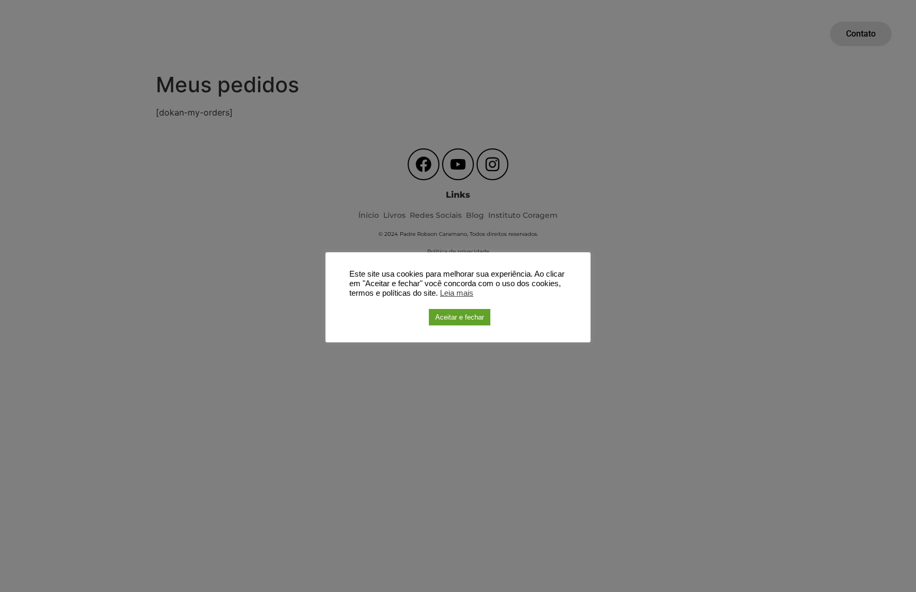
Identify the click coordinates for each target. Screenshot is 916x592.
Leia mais (456, 293)
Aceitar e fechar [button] (459, 317)
